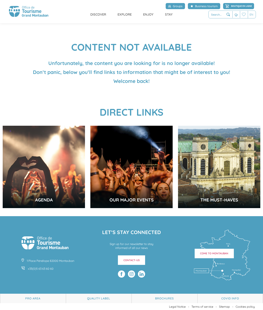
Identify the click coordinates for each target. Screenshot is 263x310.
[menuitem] (28, 11)
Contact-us (131, 260)
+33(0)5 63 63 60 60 (40, 268)
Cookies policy (245, 306)
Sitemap (224, 306)
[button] (220, 14)
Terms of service (202, 306)
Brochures (164, 298)
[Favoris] (244, 14)
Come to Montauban (214, 253)
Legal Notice (177, 306)
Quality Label (98, 298)
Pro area (32, 298)
